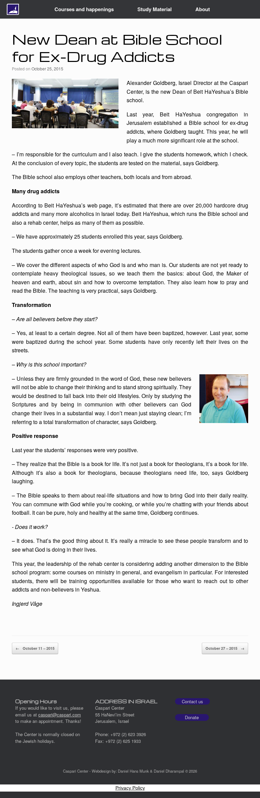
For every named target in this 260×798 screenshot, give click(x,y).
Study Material (154, 9)
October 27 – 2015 (224, 648)
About (202, 9)
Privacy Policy (130, 788)
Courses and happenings (84, 9)
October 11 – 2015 (35, 648)
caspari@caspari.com (59, 714)
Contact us (192, 701)
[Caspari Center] (13, 9)
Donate (192, 717)
